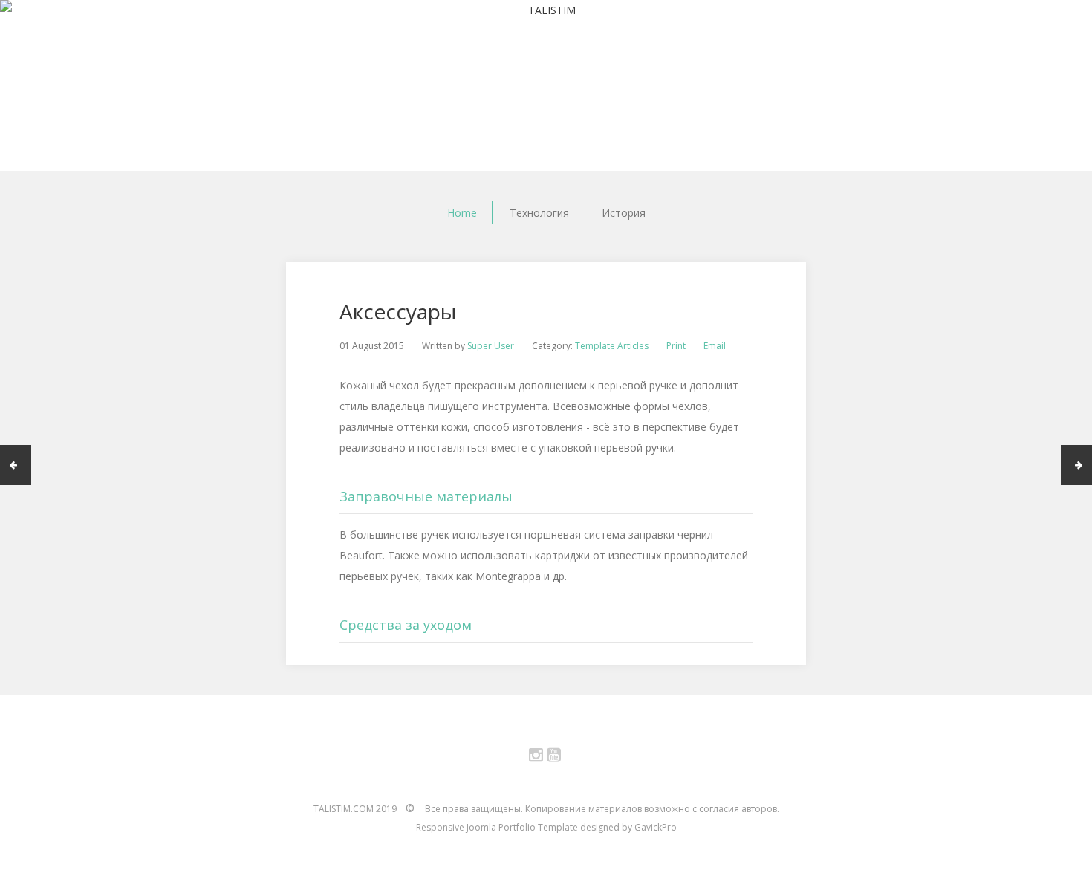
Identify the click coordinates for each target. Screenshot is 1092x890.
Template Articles (612, 346)
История (624, 213)
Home (462, 213)
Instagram (544, 757)
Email (714, 346)
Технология (539, 213)
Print (676, 346)
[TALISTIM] (546, 10)
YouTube (562, 757)
